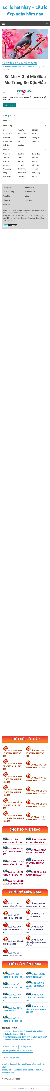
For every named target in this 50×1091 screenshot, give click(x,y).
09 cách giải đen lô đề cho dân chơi (19, 1040)
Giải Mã (14, 1047)
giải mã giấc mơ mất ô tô (12, 1051)
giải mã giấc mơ (25, 1047)
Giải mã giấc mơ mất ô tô (15, 1034)
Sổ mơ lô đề (27, 1051)
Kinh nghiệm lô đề (12, 1058)
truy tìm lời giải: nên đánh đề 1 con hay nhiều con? (26, 1037)
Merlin (35, 1088)
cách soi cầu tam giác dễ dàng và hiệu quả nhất (24, 1031)
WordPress (25, 1088)
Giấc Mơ (6, 1047)
